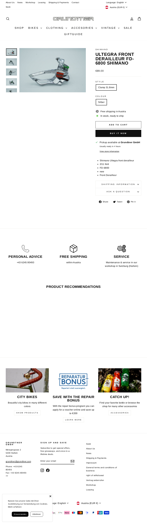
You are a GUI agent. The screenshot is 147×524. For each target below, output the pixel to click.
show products (27, 413)
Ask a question (118, 192)
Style (99, 82)
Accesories (83, 27)
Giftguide (73, 34)
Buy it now (118, 133)
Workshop (30, 2)
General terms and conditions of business (101, 469)
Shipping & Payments (59, 2)
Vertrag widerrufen (95, 480)
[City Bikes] (27, 380)
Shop (19, 27)
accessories (120, 413)
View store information (109, 151)
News (20, 2)
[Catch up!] (119, 380)
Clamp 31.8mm (106, 87)
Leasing (42, 2)
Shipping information (118, 184)
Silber (101, 102)
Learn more (73, 420)
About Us (10, 2)
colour (101, 96)
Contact (75, 2)
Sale (128, 27)
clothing (55, 27)
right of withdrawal (95, 475)
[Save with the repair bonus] (73, 380)
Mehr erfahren (15, 507)
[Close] (50, 496)
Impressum (91, 463)
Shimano (101, 49)
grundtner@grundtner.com (18, 461)
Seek (8, 7)
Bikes (34, 27)
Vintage (109, 27)
